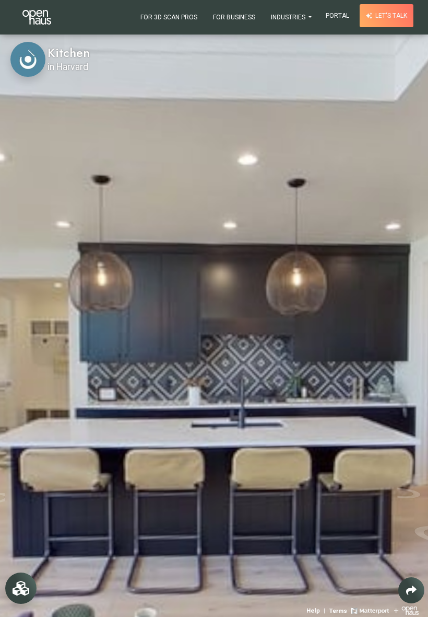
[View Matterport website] (369, 610)
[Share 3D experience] (411, 590)
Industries (289, 17)
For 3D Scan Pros (168, 17)
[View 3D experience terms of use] (339, 610)
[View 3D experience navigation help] (317, 610)
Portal (337, 15)
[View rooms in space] (21, 588)
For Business (234, 17)
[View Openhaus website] (406, 610)
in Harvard (67, 67)
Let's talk (390, 15)
